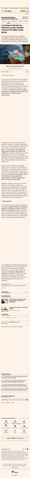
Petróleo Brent (22, 8)
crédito (21, 172)
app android (24, 432)
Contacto (4, 464)
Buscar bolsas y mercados (8, 395)
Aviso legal (9, 464)
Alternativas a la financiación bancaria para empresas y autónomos (17, 300)
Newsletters (24, 465)
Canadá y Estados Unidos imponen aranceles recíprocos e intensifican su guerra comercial (13, 381)
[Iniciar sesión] (28, 11)
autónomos (23, 144)
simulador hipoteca (15, 423)
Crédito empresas (9, 317)
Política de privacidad (8, 465)
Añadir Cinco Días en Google (9, 75)
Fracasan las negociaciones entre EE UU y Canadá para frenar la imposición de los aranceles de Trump (14, 389)
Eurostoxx (7, 402)
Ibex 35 (3, 8)
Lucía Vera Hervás (12, 310)
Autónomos (4, 21)
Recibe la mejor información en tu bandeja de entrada (14, 285)
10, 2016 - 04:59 (16, 68)
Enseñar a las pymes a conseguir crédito (18, 308)
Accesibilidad (14, 465)
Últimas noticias (5, 373)
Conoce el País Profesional (15, 438)
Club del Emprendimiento (25, 18)
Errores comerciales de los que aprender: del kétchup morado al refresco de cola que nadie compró (14, 385)
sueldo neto (24, 423)
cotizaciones (6, 432)
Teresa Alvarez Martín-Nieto (15, 66)
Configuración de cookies (21, 464)
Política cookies (14, 464)
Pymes (8, 21)
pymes (17, 144)
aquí (21, 326)
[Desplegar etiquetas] (28, 317)
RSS (20, 465)
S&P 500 (12, 8)
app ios (15, 432)
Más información (4, 323)
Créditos (15, 317)
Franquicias (20, 21)
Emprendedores (14, 21)
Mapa (18, 465)
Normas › (27, 291)
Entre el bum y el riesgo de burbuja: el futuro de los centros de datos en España (14, 377)
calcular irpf (5, 423)
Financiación (26, 21)
